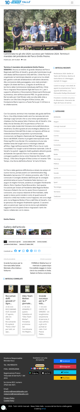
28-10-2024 (16, 60)
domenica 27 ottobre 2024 (26, 244)
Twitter (66, 372)
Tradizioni (57, 196)
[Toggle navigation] (72, 3)
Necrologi (57, 159)
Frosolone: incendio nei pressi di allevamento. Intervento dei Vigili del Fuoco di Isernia (64, 100)
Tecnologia (57, 187)
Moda (56, 154)
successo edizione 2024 (29, 241)
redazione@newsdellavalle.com (16, 394)
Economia (57, 145)
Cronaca (56, 131)
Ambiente (7, 51)
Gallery (56, 150)
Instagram (66, 366)
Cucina (56, 136)
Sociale (56, 173)
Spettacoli (57, 178)
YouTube (65, 378)
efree (44, 409)
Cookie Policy (9, 400)
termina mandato (42, 241)
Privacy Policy (9, 398)
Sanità (56, 168)
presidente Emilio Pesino (10, 244)
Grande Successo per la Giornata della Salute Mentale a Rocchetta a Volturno (13, 267)
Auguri (56, 122)
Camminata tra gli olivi (15, 241)
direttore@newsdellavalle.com (16, 391)
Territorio (57, 192)
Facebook (66, 361)
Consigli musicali (60, 126)
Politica (56, 164)
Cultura (56, 140)
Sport (56, 182)
